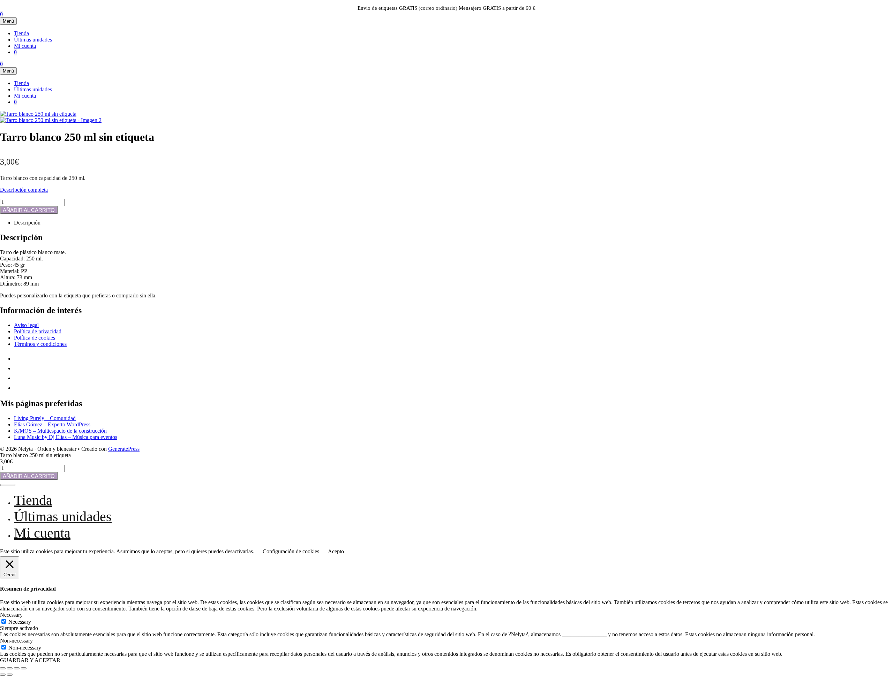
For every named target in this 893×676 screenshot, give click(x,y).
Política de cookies (34, 338)
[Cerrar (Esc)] (24, 668)
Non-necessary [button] (16, 641)
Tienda (21, 33)
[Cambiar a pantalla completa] (10, 668)
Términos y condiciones (40, 344)
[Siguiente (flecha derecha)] (10, 675)
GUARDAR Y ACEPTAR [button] (30, 660)
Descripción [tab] (27, 223)
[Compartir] (17, 668)
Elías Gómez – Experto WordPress (52, 424)
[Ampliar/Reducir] (3, 668)
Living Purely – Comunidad (45, 418)
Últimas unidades (33, 40)
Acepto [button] (336, 551)
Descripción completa (24, 190)
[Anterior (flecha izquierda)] (3, 675)
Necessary (19, 622)
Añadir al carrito (29, 210)
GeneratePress (124, 449)
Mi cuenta (25, 46)
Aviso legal (26, 325)
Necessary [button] (11, 615)
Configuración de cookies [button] (291, 551)
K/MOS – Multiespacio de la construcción (60, 431)
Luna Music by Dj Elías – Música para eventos (65, 437)
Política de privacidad (37, 331)
